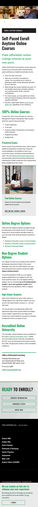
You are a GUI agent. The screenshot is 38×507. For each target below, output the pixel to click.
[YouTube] (16, 430)
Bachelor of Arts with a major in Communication (20, 241)
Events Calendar (7, 445)
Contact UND (6, 438)
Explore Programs (8, 452)
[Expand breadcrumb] (4, 22)
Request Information (19, 398)
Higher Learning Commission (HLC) (16, 336)
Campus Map (6, 442)
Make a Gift (6, 458)
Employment (6, 455)
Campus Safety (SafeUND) (11, 462)
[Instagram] (3, 430)
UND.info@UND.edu (9, 425)
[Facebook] (7, 430)
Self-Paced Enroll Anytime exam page (21, 156)
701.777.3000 (23, 425)
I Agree (18, 502)
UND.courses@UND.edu (11, 370)
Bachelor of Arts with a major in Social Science (20, 243)
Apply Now (19, 410)
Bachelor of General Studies (14, 246)
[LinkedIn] (12, 430)
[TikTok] (21, 430)
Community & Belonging (10, 448)
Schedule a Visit (19, 404)
